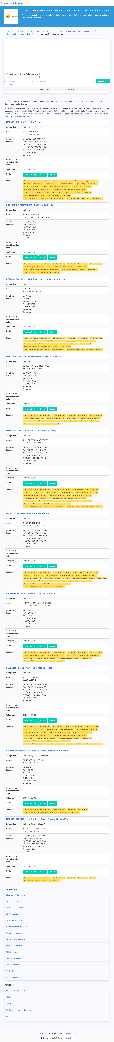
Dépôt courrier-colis (92, 181)
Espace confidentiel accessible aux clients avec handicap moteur (44, 198)
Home (7, 31)
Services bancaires (96, 264)
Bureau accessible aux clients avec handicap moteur (69, 189)
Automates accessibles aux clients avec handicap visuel (84, 198)
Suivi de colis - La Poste (23, 31)
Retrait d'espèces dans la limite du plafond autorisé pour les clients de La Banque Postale (51, 812)
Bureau (52, 175)
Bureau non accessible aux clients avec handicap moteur (41, 269)
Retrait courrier (38, 184)
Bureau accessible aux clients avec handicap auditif (74, 192)
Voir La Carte (30, 175)
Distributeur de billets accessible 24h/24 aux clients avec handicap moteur (47, 195)
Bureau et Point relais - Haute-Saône (22, 34)
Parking (92, 878)
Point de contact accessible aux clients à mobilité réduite (41, 881)
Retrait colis (27, 184)
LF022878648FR (13, 85)
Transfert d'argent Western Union (60, 187)
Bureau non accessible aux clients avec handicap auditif (41, 272)
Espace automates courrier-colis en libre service (68, 181)
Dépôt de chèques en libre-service (86, 184)
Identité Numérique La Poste (82, 187)
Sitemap (67, 1033)
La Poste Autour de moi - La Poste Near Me (57, 89)
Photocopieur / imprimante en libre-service (37, 189)
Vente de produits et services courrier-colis (37, 181)
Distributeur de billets (66, 184)
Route (42, 175)
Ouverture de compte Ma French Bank (36, 187)
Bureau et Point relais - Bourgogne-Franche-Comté (74, 31)
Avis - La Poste (43, 31)
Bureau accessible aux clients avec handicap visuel (40, 192)
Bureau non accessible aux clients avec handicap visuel (79, 269)
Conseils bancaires (51, 184)
